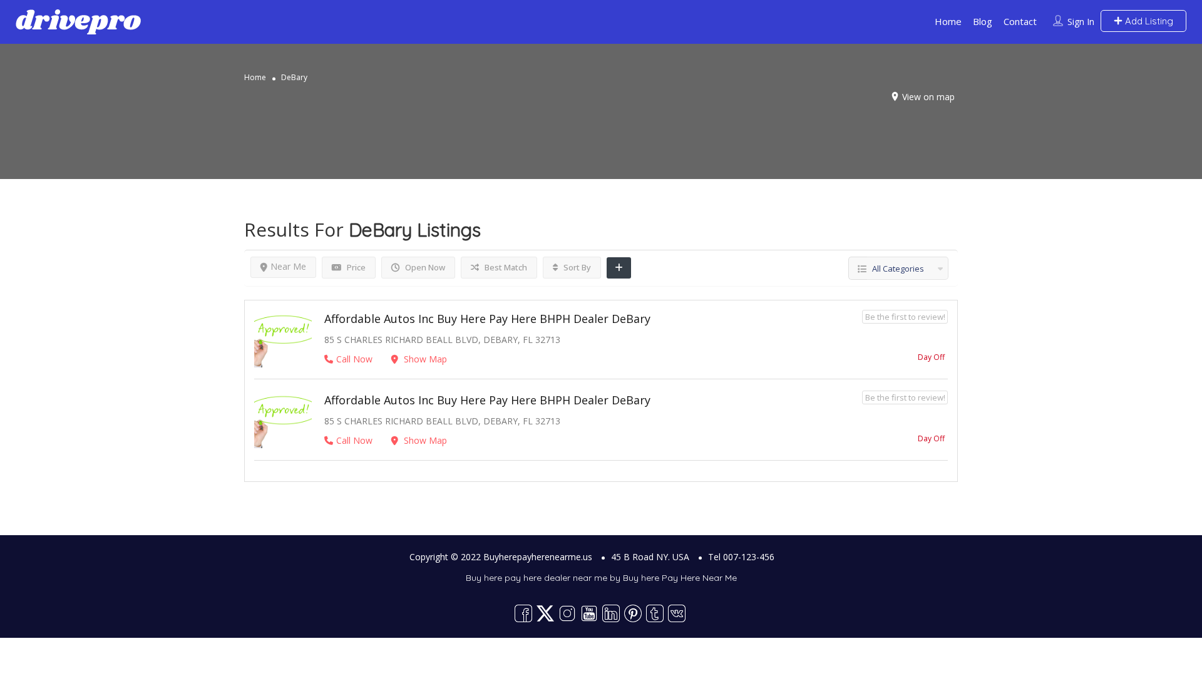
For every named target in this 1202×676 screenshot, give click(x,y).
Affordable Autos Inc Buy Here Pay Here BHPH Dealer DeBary (487, 318)
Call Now (354, 359)
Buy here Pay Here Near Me (680, 577)
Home (948, 21)
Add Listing (1147, 21)
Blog (982, 21)
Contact (1020, 21)
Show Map (424, 359)
